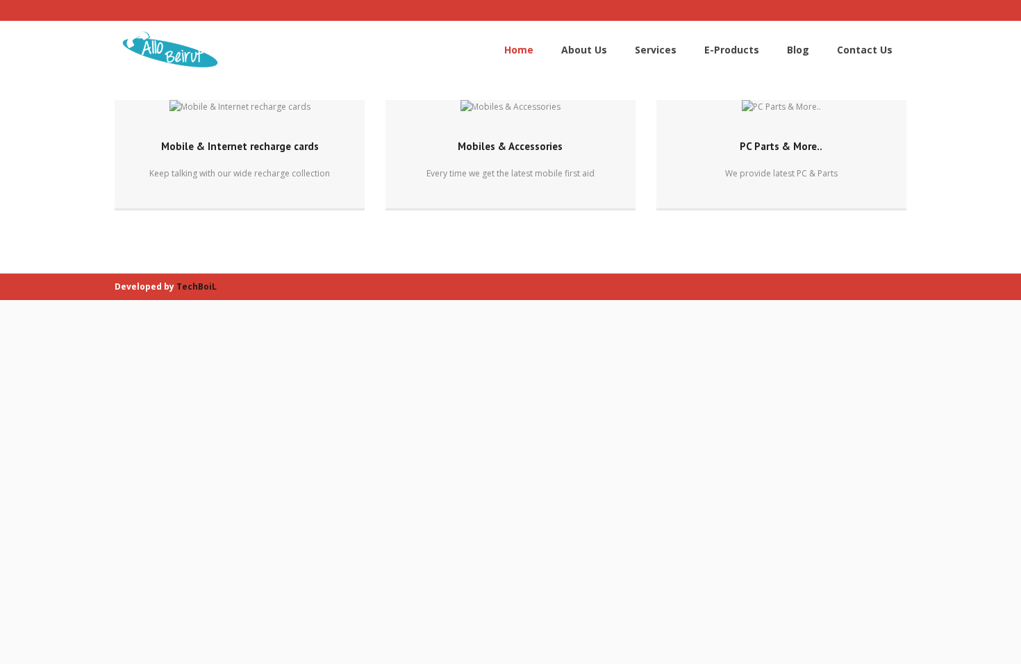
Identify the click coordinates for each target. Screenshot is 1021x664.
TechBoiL (196, 286)
